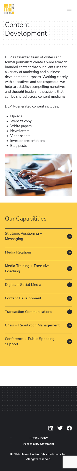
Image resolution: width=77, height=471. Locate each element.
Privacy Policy (39, 438)
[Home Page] (9, 9)
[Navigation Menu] (69, 9)
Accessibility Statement (38, 444)
